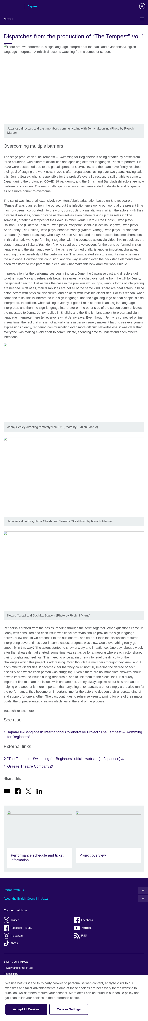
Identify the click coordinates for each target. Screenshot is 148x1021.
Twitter (15, 920)
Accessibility (11, 973)
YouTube (86, 927)
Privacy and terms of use (18, 967)
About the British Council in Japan (26, 898)
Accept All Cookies (26, 1009)
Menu (8, 19)
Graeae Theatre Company (28, 766)
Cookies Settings (69, 1009)
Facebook (87, 920)
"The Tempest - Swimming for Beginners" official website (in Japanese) (64, 759)
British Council (13, 6)
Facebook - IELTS (21, 927)
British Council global (16, 961)
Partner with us (14, 890)
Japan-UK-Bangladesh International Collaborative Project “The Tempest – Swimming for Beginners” (74, 734)
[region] (74, 998)
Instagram (17, 935)
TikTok (14, 943)
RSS (84, 935)
